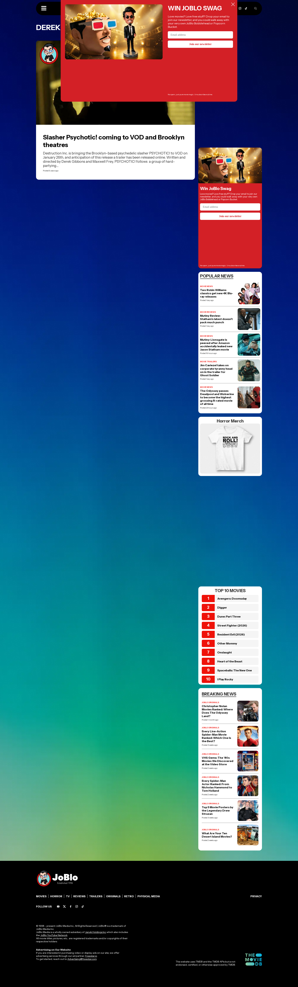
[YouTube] (58, 906)
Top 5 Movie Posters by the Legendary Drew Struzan (217, 810)
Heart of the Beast (229, 661)
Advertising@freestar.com (82, 959)
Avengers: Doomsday (232, 598)
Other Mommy (227, 643)
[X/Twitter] (64, 906)
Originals (113, 896)
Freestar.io (91, 955)
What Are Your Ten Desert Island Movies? (217, 835)
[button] (43, 8)
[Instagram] (240, 8)
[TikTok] (246, 8)
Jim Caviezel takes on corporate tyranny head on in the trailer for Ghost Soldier (216, 370)
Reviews (79, 896)
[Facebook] (70, 906)
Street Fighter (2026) (232, 625)
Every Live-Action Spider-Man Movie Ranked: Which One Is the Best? (216, 736)
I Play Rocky (225, 679)
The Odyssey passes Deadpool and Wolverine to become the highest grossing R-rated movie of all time (217, 397)
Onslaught (224, 652)
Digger (222, 607)
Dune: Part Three (229, 616)
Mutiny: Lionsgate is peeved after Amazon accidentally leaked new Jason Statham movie (216, 344)
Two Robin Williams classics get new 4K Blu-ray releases (216, 293)
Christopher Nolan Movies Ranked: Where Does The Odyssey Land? (217, 711)
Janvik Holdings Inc (95, 932)
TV (68, 896)
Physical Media (148, 896)
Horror (56, 896)
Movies (41, 896)
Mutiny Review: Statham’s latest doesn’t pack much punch (216, 319)
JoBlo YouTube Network (53, 935)
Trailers (95, 896)
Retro (129, 896)
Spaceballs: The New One (234, 670)
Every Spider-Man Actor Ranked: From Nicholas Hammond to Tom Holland (217, 785)
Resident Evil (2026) (231, 634)
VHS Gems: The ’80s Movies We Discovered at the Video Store (217, 761)
